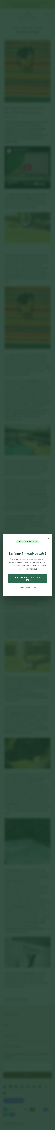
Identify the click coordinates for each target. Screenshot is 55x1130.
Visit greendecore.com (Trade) (27, 578)
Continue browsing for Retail (27, 587)
